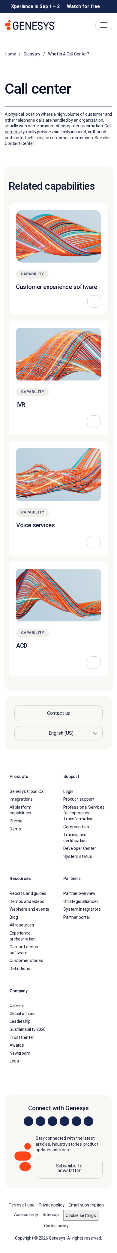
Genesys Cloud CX (27, 791)
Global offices (23, 1013)
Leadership (20, 1021)
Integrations (21, 799)
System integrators (81, 909)
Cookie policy (56, 1225)
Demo (15, 829)
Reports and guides (28, 893)
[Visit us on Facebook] (64, 1121)
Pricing (16, 821)
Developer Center (79, 848)
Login (68, 791)
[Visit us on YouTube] (76, 1121)
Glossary (32, 54)
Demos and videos (27, 901)
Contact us (58, 713)
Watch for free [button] (83, 6)
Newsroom (20, 1053)
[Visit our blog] (88, 1121)
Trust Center (22, 1037)
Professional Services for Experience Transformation (84, 813)
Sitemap (51, 1214)
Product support (78, 799)
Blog (14, 917)
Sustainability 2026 (28, 1029)
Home (10, 54)
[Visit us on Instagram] (40, 1121)
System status (77, 856)
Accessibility (26, 1214)
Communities (76, 826)
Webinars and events (29, 909)
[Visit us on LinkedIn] (28, 1121)
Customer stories (26, 960)
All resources (22, 925)
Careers (17, 1005)
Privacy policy (51, 1205)
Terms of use (21, 1205)
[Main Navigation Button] (103, 25)
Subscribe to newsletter (69, 1168)
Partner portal (76, 917)
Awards (17, 1045)
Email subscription (86, 1205)
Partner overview (79, 893)
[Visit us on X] (52, 1121)
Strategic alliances (81, 901)
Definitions (20, 968)
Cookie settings (81, 1215)
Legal (15, 1061)
